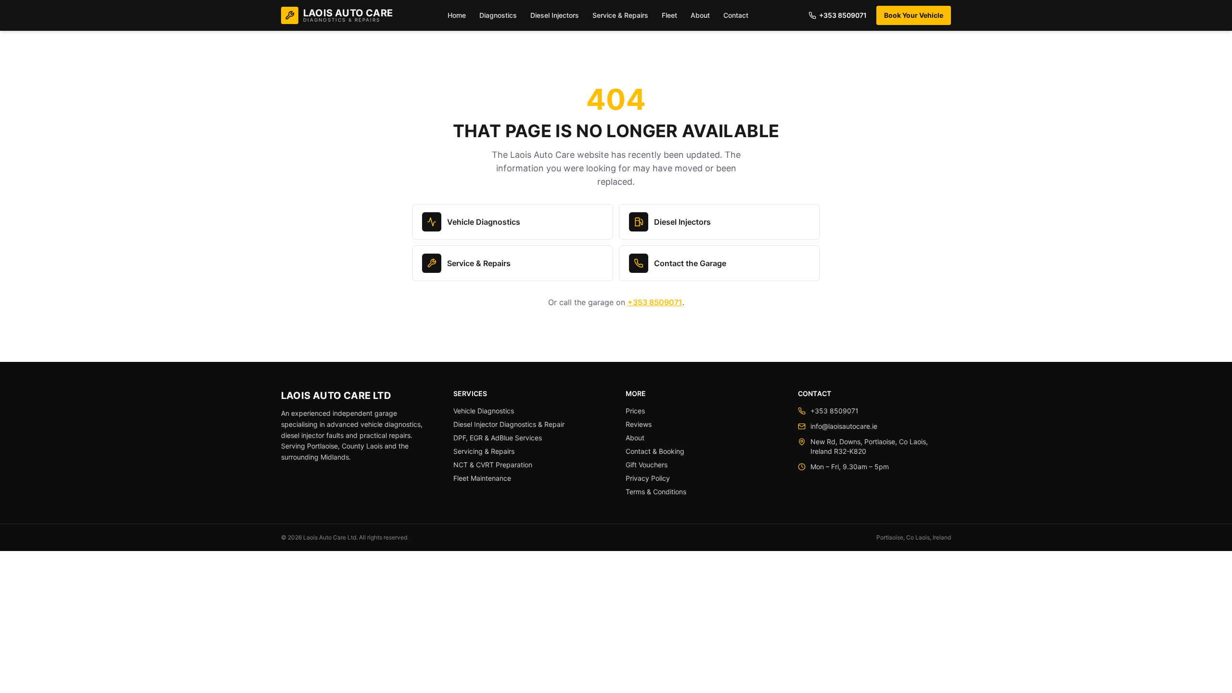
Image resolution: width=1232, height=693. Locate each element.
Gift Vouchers (646, 465)
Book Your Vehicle (913, 15)
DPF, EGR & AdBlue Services (497, 438)
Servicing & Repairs (483, 451)
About (700, 15)
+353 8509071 (843, 15)
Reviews (639, 424)
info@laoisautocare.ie (843, 426)
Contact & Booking (655, 451)
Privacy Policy (648, 478)
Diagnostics (498, 15)
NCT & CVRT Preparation (492, 465)
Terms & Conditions (656, 492)
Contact (735, 15)
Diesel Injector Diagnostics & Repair (509, 424)
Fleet (669, 15)
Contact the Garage (690, 263)
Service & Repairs (620, 15)
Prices (635, 411)
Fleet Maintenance (482, 478)
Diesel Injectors (554, 15)
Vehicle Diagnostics (483, 222)
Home (457, 15)
